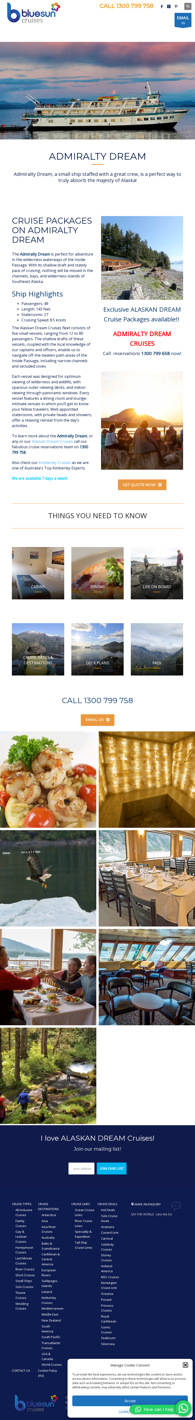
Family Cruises (20, 1223)
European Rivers (49, 1272)
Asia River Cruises (49, 1229)
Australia (48, 1237)
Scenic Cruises (106, 1329)
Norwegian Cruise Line (109, 1285)
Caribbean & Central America (51, 1259)
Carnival (107, 1238)
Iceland (47, 1292)
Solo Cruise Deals (109, 1218)
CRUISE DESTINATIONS (48, 1206)
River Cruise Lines (83, 1223)
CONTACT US (21, 1370)
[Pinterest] (176, 6)
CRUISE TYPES (22, 1204)
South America (47, 1328)
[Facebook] (161, 6)
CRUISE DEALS (107, 1204)
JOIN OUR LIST (111, 1168)
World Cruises (52, 1364)
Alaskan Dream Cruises (52, 441)
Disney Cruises (106, 1257)
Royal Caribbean (108, 1318)
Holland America (107, 1268)
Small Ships (23, 1281)
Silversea (108, 1344)
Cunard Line (109, 1232)
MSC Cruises (110, 1277)
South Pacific (51, 1337)
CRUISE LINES (80, 1204)
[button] (185, 1365)
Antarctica (49, 1215)
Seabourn (108, 1338)
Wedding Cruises (21, 1306)
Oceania (107, 1294)
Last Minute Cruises (23, 1260)
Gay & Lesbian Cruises (21, 1236)
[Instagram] (168, 6)
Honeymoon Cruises (24, 1250)
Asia (45, 1221)
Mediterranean (52, 1308)
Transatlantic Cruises (51, 1345)
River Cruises (24, 1269)
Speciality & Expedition (83, 1234)
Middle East (50, 1314)
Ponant (106, 1299)
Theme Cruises (20, 1295)
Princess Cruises (107, 1308)
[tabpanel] (97, 90)
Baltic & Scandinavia (50, 1246)
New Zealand (51, 1320)
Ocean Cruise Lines (84, 1212)
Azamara (107, 1227)
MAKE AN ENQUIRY (147, 1204)
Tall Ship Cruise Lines (84, 1245)
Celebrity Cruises (107, 1247)
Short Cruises (25, 1275)
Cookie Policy (128, 1411)
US (183, 20)
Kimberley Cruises (55, 462)
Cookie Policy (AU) (47, 1373)
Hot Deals (108, 1210)
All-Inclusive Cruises (23, 1212)
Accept (130, 1401)
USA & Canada (47, 1356)
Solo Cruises (24, 1287)
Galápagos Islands (50, 1283)
